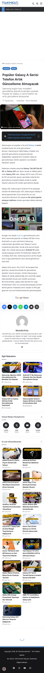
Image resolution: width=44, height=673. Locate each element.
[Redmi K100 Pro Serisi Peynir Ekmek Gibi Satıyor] (11, 453)
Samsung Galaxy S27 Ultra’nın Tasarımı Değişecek (10, 619)
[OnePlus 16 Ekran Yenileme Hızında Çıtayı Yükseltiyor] (11, 497)
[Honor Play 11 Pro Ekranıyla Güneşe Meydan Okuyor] (32, 475)
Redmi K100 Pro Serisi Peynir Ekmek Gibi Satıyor (10, 462)
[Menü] (41, 4)
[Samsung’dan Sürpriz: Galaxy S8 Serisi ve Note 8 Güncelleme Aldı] (32, 391)
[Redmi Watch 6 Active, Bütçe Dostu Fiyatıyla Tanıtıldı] (11, 566)
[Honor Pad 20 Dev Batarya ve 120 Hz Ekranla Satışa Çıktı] (32, 519)
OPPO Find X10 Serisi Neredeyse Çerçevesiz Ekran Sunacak (11, 484)
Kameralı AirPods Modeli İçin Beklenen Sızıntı (31, 462)
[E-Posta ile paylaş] (31, 307)
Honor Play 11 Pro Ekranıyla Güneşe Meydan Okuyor (29, 484)
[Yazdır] (37, 307)
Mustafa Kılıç (9, 101)
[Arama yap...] (37, 4)
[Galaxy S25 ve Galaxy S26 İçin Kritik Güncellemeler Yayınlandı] (11, 391)
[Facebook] (4, 307)
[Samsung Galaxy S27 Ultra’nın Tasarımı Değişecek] (11, 610)
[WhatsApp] (20, 307)
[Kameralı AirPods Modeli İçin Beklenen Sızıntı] (32, 453)
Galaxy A (32, 145)
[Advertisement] (22, 35)
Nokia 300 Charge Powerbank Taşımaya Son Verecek (10, 597)
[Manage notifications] (4, 669)
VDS (16, 659)
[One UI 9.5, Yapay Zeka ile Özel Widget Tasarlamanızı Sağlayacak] (11, 519)
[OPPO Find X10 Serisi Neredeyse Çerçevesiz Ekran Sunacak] (11, 475)
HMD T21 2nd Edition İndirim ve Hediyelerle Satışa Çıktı (31, 597)
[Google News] (22, 297)
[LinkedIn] (15, 307)
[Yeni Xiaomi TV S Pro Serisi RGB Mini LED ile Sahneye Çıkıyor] (32, 544)
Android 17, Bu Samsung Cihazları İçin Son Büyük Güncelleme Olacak (32, 377)
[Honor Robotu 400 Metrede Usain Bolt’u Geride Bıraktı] (32, 497)
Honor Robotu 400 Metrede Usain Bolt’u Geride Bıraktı (30, 506)
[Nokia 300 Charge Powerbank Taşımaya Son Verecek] (11, 588)
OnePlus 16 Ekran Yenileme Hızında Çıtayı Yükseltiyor (11, 506)
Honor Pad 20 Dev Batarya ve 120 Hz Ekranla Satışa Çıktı (30, 528)
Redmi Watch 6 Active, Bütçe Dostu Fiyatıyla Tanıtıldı (11, 575)
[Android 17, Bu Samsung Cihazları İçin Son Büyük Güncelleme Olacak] (32, 367)
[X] (9, 307)
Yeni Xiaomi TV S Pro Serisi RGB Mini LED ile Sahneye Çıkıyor (31, 553)
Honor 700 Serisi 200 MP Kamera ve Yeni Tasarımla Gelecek (10, 553)
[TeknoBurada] (10, 3)
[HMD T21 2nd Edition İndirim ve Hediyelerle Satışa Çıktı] (32, 588)
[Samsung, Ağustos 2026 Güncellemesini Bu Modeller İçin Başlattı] (11, 367)
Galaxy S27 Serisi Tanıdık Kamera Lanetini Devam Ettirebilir (32, 575)
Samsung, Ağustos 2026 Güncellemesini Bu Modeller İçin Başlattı (11, 377)
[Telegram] (26, 307)
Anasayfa (7, 63)
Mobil (14, 63)
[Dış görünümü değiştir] (33, 4)
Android (19, 63)
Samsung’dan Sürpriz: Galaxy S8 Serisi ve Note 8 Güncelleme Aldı (32, 401)
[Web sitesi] (22, 347)
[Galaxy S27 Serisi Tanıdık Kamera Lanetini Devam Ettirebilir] (32, 566)
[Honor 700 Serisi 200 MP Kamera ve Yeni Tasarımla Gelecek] (11, 544)
